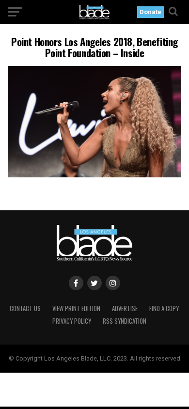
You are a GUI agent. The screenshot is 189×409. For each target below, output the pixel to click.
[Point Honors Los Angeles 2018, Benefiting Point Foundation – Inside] (94, 174)
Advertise (125, 308)
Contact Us (25, 308)
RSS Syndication (124, 321)
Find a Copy (164, 308)
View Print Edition (76, 308)
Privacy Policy (71, 321)
